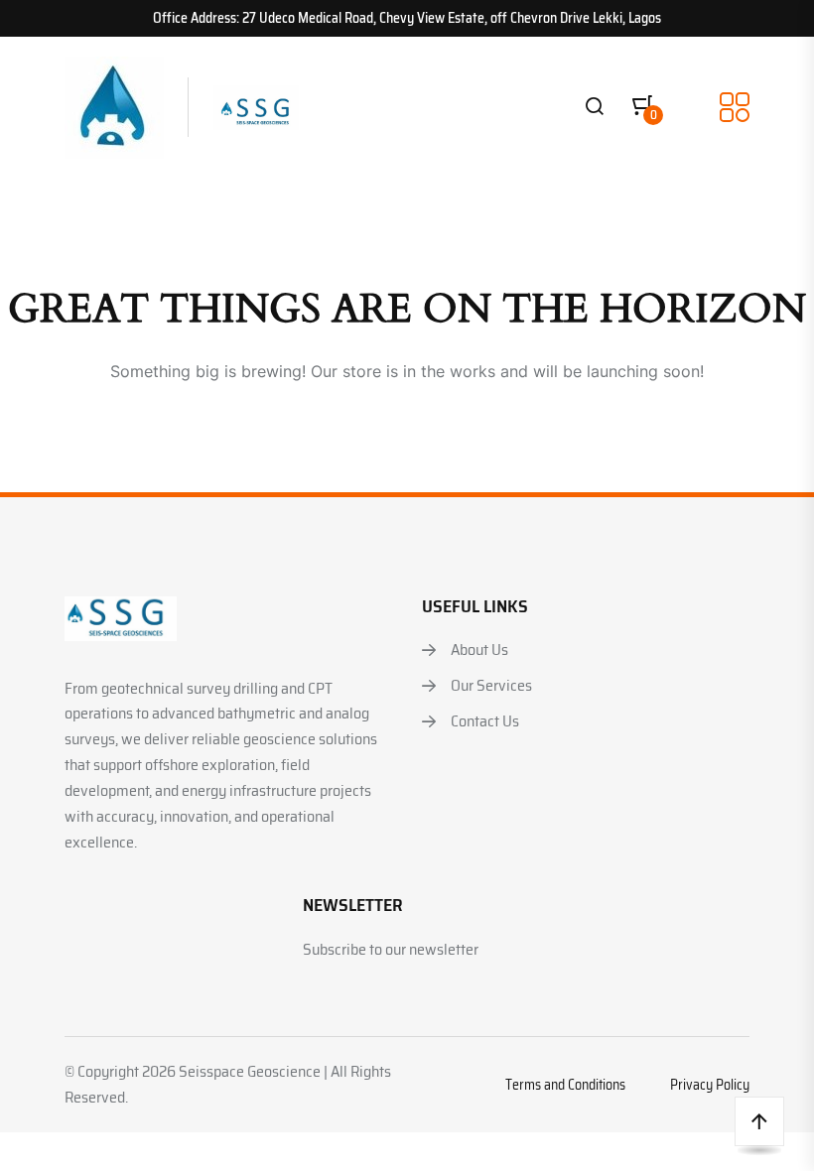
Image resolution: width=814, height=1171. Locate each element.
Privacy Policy (709, 1085)
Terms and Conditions (565, 1085)
